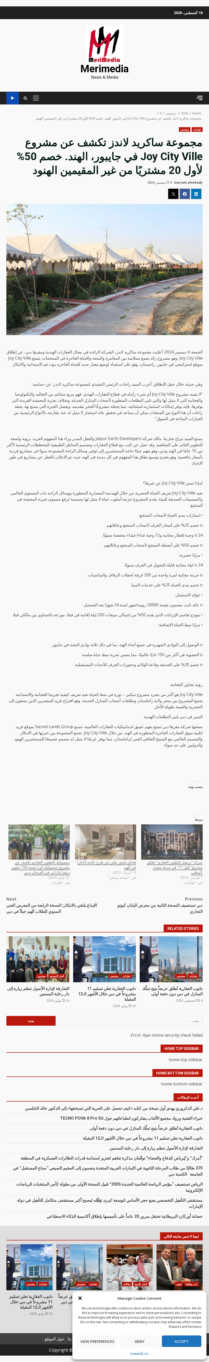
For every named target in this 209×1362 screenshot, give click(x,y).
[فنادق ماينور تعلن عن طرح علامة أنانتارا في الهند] (105, 842)
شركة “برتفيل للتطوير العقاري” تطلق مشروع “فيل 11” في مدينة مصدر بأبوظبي (175, 867)
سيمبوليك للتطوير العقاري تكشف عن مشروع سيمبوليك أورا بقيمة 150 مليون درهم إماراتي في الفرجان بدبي (40, 867)
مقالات (126, 1284)
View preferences (97, 1341)
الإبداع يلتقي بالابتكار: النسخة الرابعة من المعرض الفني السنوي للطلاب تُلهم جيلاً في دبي (51, 905)
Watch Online (12, 98)
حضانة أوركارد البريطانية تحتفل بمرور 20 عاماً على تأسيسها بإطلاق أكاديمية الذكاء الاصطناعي (125, 1216)
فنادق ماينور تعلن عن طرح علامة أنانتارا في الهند (106, 865)
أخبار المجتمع (57, 976)
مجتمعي (184, 129)
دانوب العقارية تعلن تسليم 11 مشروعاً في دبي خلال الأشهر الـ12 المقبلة (104, 959)
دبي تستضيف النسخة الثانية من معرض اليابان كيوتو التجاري (160, 905)
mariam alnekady (188, 182)
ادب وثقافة (191, 1284)
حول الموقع (54, 1339)
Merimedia (104, 69)
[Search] (25, 98)
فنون (178, 1284)
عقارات (197, 129)
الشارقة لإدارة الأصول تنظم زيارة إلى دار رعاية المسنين (37, 959)
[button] (80, 1298)
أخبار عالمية (141, 1284)
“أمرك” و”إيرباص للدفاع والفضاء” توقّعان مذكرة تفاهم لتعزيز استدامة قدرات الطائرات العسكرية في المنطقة (112, 1158)
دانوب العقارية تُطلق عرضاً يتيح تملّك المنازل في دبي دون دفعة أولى (171, 959)
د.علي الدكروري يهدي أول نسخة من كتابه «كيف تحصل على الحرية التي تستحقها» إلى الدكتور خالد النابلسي (114, 1108)
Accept (182, 1341)
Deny (140, 1341)
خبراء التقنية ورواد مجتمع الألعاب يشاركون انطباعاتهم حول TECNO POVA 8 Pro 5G (131, 1118)
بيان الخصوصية (139, 1353)
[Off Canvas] (200, 98)
